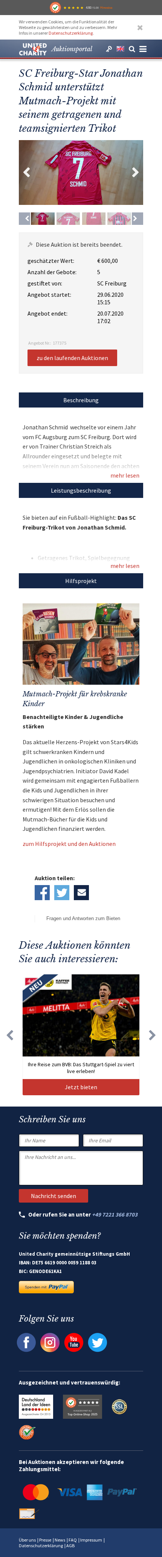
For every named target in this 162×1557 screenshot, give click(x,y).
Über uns (27, 1540)
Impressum (91, 1540)
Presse (45, 1540)
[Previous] (24, 218)
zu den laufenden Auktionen (72, 358)
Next (135, 172)
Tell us (81, 892)
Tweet (61, 892)
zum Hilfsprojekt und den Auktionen (69, 843)
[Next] (137, 218)
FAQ (73, 1540)
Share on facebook (42, 892)
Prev (26, 172)
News (60, 1540)
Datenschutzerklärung (71, 33)
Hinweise (106, 7)
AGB (70, 1545)
